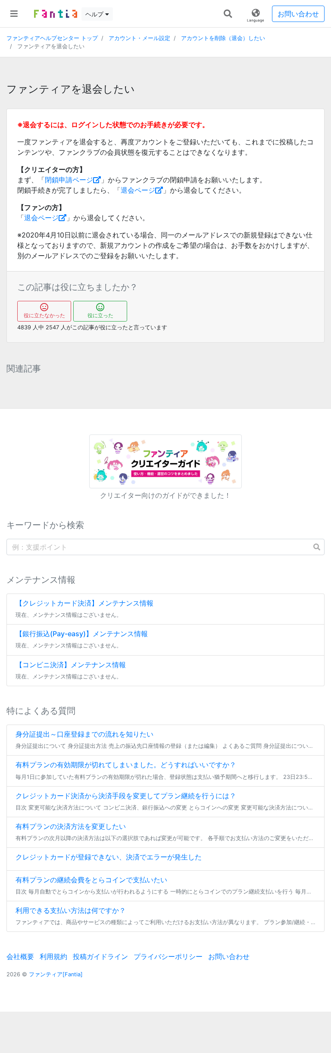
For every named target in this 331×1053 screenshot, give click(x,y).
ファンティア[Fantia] (56, 974)
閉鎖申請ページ (69, 179)
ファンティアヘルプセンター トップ (52, 38)
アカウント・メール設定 (139, 38)
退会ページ (138, 190)
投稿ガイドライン (100, 956)
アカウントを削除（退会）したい (223, 38)
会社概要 (20, 956)
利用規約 (53, 956)
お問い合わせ (298, 13)
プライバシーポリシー (168, 956)
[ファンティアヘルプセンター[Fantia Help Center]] (55, 14)
